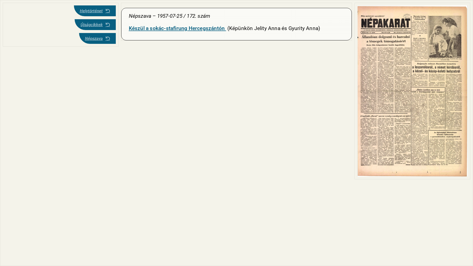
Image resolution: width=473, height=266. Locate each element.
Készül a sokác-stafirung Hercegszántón (177, 28)
